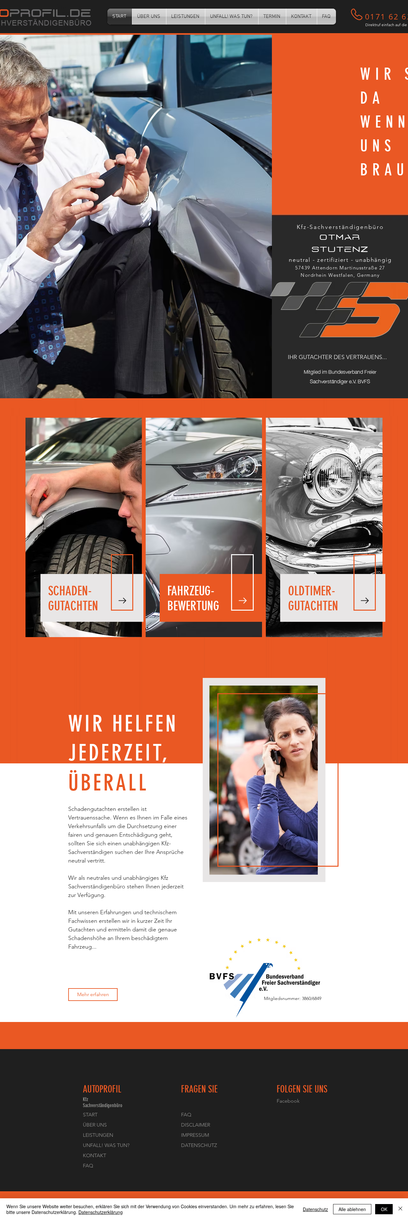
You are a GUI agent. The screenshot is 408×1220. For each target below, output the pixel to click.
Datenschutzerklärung (100, 1212)
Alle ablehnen (352, 1209)
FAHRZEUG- (191, 591)
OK (384, 1209)
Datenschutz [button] (315, 1209)
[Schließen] (400, 1209)
